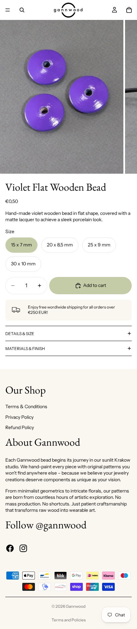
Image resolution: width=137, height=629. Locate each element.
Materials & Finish (25, 348)
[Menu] (7, 10)
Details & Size (19, 333)
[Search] (22, 10)
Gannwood (75, 606)
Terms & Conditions (26, 406)
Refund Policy (19, 427)
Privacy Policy (19, 417)
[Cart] (129, 10)
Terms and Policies (69, 619)
